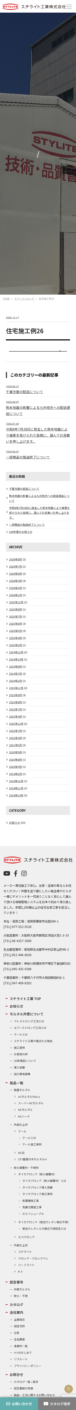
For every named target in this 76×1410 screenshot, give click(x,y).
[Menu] (69, 6)
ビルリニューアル (33, 1214)
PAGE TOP (68, 1389)
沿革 (16, 1333)
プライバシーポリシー (27, 1366)
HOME (6, 298)
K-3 (20, 1271)
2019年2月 (15, 774)
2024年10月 (16, 659)
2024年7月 (15, 674)
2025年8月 (15, 609)
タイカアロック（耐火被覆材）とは (44, 1181)
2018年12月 (16, 781)
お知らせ (14, 823)
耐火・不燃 (21, 1296)
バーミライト (26, 1265)
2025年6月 (15, 624)
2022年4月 (15, 738)
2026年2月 (15, 588)
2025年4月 (15, 638)
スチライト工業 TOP (25, 998)
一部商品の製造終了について (27, 525)
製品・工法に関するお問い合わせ (34, 1395)
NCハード (24, 1116)
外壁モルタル (22, 1289)
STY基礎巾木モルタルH (32, 1159)
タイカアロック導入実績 (37, 1187)
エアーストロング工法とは (30, 1028)
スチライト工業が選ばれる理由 (33, 1041)
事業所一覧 (21, 1346)
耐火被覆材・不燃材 (26, 1168)
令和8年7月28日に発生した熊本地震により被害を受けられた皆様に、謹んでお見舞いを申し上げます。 (39, 512)
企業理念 (19, 1320)
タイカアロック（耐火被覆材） (37, 1174)
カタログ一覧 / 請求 (26, 1382)
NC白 (21, 1153)
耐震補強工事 (30, 1201)
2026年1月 (15, 595)
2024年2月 (15, 681)
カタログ (16, 1304)
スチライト (25, 1252)
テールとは (21, 1034)
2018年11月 (16, 788)
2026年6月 (15, 574)
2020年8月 (15, 760)
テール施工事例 (32, 1144)
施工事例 (19, 1048)
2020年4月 (15, 767)
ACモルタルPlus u (29, 1097)
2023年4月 (15, 716)
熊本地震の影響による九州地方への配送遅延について (38, 408)
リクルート (21, 1359)
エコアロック (26, 1237)
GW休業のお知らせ (21, 532)
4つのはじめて (23, 1353)
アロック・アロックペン (33, 1258)
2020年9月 (15, 752)
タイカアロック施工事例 (37, 1194)
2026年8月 (15, 559)
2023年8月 (15, 702)
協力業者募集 (22, 1074)
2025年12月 (16, 602)
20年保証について (25, 1061)
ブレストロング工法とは (29, 1021)
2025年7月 (15, 616)
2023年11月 (16, 688)
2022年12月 (16, 724)
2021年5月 (15, 745)
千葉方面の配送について (24, 489)
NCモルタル (25, 1110)
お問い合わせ (22, 1403)
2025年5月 (15, 631)
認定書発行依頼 (23, 1388)
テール (22, 1131)
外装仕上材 (21, 1125)
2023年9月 (15, 695)
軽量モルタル (22, 1090)
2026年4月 (15, 581)
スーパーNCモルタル (31, 1103)
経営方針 (19, 1326)
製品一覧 (16, 1082)
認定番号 (16, 1282)
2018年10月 (16, 795)
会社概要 (19, 1339)
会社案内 (16, 1312)
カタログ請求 (60, 1403)
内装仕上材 (21, 1245)
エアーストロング (24, 298)
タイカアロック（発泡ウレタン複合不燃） (44, 1222)
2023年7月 (15, 709)
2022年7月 (15, 731)
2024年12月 (16, 652)
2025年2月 (15, 645)
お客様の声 (21, 1054)
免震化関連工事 (32, 1207)
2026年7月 (15, 566)
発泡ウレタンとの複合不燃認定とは (44, 1229)
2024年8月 (15, 666)
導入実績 (19, 1067)
